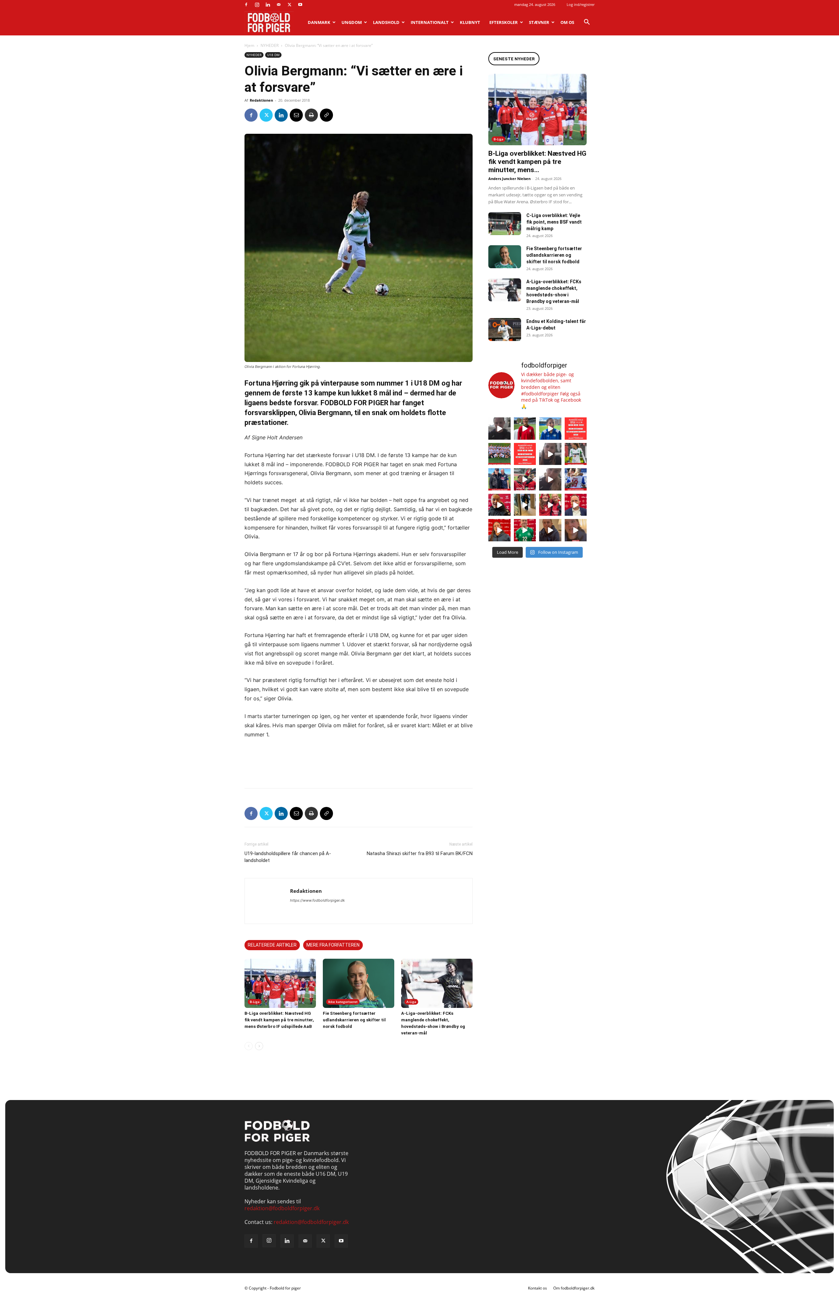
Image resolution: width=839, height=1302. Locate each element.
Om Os (567, 22)
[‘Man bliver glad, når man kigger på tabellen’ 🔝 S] (499, 505)
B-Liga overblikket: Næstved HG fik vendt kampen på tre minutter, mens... (537, 162)
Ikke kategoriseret (343, 1001)
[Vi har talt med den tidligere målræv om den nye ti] (499, 479)
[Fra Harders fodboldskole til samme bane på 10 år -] (550, 530)
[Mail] (278, 4)
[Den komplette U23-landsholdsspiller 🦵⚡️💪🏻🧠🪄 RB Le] (499, 428)
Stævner (539, 22)
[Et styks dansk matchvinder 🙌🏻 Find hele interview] (499, 530)
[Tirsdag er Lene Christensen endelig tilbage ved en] (576, 530)
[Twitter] (289, 4)
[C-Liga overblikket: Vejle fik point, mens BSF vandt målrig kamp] (504, 223)
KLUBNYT (470, 22)
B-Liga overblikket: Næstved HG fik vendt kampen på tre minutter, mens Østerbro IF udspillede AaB (279, 1020)
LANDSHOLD (386, 22)
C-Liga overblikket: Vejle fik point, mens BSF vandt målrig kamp (554, 222)
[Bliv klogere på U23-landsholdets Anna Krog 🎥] (550, 479)
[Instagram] (257, 4)
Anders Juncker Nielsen (509, 178)
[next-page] (259, 1046)
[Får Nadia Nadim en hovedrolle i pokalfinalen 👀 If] (550, 428)
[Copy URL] (326, 115)
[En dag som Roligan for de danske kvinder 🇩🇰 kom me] (525, 479)
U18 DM (273, 54)
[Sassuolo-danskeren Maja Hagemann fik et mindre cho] (576, 454)
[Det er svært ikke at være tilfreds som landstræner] (576, 505)
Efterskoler (503, 22)
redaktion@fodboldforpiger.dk (282, 1208)
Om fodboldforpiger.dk (574, 1288)
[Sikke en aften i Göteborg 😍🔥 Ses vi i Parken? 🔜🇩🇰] (525, 505)
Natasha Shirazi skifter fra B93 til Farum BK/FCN (420, 853)
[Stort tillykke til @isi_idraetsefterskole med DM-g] (499, 454)
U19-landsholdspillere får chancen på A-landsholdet (287, 857)
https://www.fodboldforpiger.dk (317, 900)
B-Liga (255, 1001)
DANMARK (319, 22)
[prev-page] (248, 1046)
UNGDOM (351, 22)
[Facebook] (246, 4)
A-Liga (411, 1001)
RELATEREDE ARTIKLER (272, 945)
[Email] (296, 115)
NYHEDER (270, 45)
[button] (587, 22)
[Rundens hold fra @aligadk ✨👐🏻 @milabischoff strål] (525, 454)
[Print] (311, 115)
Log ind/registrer (581, 4)
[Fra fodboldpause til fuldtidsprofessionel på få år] (576, 479)
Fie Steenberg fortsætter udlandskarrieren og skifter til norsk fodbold (354, 1020)
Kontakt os (537, 1288)
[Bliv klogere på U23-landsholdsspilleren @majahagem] (550, 454)
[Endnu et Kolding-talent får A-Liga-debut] (504, 329)
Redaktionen (261, 100)
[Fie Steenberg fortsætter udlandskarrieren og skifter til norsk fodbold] (358, 983)
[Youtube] (300, 4)
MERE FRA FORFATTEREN (333, 945)
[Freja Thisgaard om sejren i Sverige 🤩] (525, 530)
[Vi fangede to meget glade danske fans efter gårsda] (550, 505)
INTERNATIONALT (430, 22)
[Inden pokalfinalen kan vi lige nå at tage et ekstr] (576, 428)
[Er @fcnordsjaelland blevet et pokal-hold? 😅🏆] (525, 428)
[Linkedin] (268, 4)
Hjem (249, 45)
